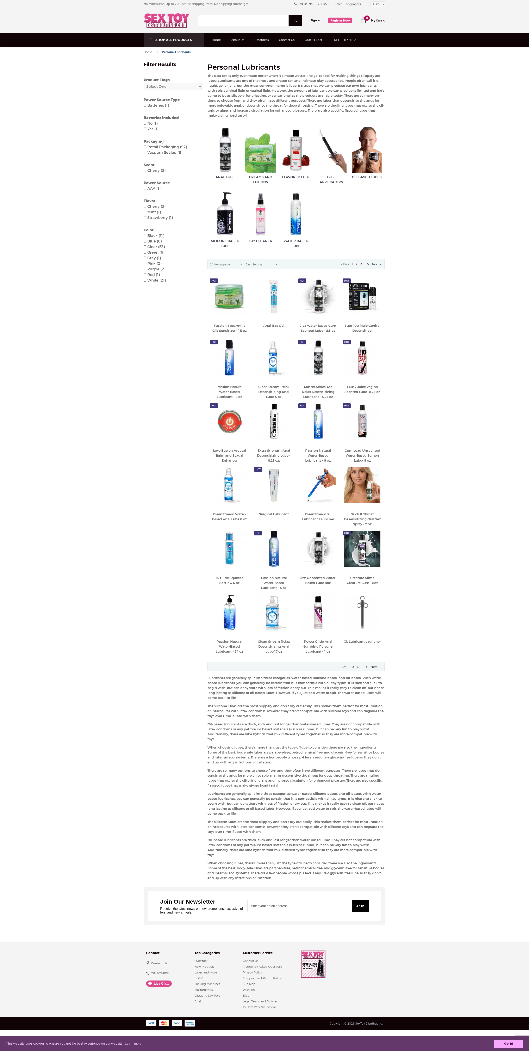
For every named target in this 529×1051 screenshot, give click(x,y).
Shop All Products (173, 40)
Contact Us (286, 40)
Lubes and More (205, 972)
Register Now (340, 20)
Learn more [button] (133, 1043)
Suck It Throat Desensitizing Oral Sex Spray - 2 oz (362, 519)
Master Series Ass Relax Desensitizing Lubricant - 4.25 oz (318, 392)
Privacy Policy (252, 972)
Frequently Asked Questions (262, 966)
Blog (246, 995)
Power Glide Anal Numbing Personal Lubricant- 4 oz (318, 646)
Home (216, 40)
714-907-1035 (317, 4)
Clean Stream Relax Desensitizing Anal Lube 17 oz (274, 646)
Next (374, 667)
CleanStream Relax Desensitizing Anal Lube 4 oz (274, 392)
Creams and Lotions (260, 179)
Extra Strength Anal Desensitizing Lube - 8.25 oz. (274, 455)
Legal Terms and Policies (260, 1001)
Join (360, 906)
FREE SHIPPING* (344, 40)
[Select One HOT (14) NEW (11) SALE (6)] (173, 86)
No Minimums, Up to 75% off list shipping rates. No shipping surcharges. (196, 4)
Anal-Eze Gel (273, 326)
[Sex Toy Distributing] (167, 20)
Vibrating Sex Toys (207, 995)
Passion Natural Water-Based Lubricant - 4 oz (274, 583)
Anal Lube (225, 177)
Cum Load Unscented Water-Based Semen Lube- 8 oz (362, 455)
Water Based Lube (296, 243)
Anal (197, 1001)
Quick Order (313, 40)
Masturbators (203, 989)
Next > (376, 264)
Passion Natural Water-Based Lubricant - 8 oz (318, 455)
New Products (204, 966)
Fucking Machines (207, 984)
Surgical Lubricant (274, 514)
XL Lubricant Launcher (362, 641)
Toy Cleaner (260, 241)
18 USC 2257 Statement (259, 1007)
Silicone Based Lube (225, 243)
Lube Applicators (331, 179)
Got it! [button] (508, 1043)
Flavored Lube (296, 177)
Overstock (201, 961)
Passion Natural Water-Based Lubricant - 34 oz (229, 646)
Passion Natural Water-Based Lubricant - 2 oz (229, 392)
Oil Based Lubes (367, 177)
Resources (261, 40)
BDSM (198, 978)
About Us (237, 40)
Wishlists (249, 989)
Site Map (249, 984)
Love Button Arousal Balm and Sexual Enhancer (229, 455)
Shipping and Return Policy (262, 978)
